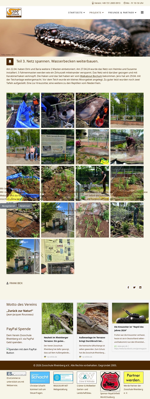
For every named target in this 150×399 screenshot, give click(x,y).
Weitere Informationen (67, 210)
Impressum (89, 210)
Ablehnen (25, 206)
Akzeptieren (8, 206)
